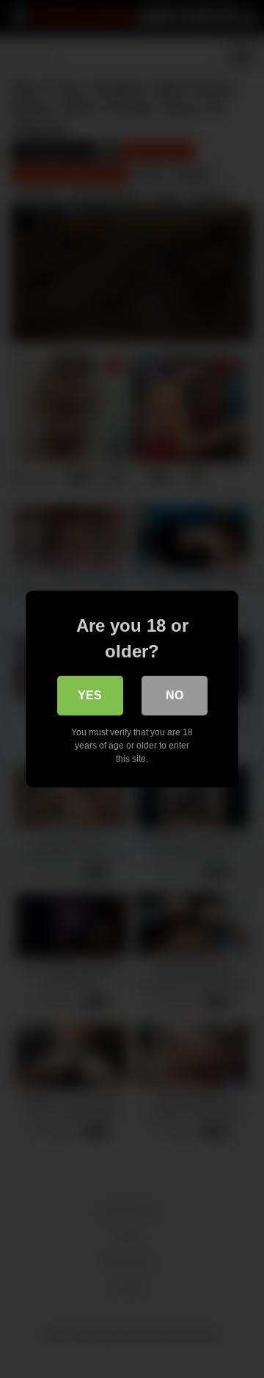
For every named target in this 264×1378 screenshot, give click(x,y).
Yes (90, 695)
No (174, 695)
